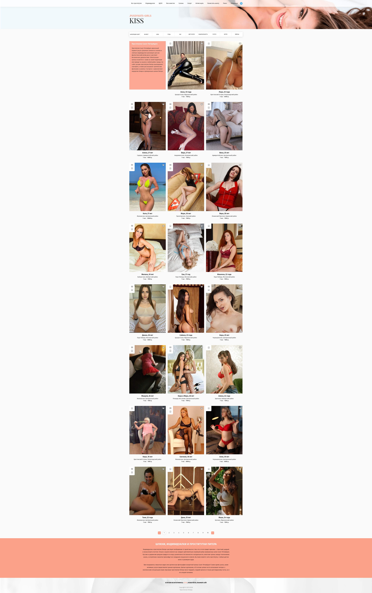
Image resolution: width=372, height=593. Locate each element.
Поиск (225, 3)
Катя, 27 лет (147, 214)
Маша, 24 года (224, 518)
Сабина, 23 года (186, 335)
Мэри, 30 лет (186, 214)
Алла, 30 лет (224, 457)
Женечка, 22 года (224, 274)
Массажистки (170, 3)
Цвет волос (192, 34)
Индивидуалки (150, 3)
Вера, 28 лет (224, 214)
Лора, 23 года (224, 92)
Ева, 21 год (186, 274)
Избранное (234, 3)
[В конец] (212, 532)
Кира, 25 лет (224, 335)
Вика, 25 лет (224, 153)
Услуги (214, 34)
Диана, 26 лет (147, 335)
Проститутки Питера (186, 590)
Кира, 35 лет (147, 457)
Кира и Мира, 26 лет (186, 396)
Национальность (203, 34)
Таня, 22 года (147, 518)
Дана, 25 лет (186, 518)
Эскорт (189, 3)
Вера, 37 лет (186, 153)
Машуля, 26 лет (147, 396)
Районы (237, 34)
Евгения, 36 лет (186, 457)
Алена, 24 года (224, 396)
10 (207, 533)
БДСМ (160, 3)
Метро (225, 34)
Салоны (181, 3)
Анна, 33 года (185, 92)
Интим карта (199, 3)
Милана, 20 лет (148, 274)
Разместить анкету (213, 3)
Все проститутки (136, 3)
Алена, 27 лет (147, 153)
